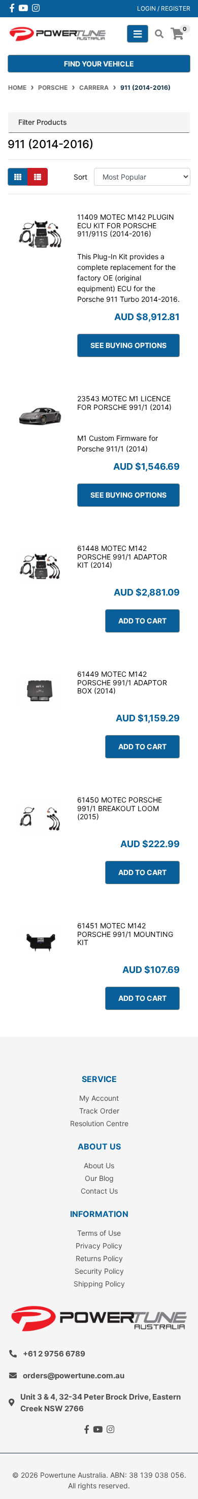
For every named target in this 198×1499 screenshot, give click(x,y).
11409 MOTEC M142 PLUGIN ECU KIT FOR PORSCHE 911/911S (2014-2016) (125, 225)
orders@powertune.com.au (73, 1375)
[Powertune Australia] (58, 33)
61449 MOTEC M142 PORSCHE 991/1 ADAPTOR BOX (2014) (122, 682)
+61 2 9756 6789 (54, 1353)
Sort (80, 176)
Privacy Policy (99, 1245)
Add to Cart (142, 620)
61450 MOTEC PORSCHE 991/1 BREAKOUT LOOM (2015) (119, 808)
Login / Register (163, 8)
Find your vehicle (99, 63)
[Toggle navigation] (137, 34)
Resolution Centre (99, 1123)
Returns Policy (99, 1258)
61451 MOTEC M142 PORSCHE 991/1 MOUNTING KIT (125, 934)
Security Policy (99, 1271)
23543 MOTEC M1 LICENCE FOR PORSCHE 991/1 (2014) (124, 402)
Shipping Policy (99, 1283)
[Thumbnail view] (18, 177)
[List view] (37, 177)
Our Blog (99, 1178)
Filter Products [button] (42, 122)
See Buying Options (128, 345)
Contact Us (99, 1191)
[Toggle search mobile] (156, 34)
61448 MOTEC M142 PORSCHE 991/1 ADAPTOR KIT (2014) (122, 557)
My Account (99, 1098)
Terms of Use (99, 1233)
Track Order (99, 1110)
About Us (99, 1165)
